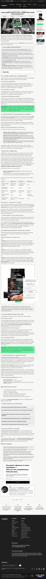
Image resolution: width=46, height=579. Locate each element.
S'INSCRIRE (18, 482)
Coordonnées (3, 577)
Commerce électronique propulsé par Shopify (14, 574)
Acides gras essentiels (15, 527)
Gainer (13, 524)
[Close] (37, 279)
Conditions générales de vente (9, 577)
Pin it (22, 499)
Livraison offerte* (28, 506)
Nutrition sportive (14, 533)
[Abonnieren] (20, 565)
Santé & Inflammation (24, 11)
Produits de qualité (17, 506)
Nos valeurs (23, 523)
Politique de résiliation (21, 577)
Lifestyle (13, 534)
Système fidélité (23, 534)
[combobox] (41, 1)
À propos (22, 520)
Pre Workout (14, 523)
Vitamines (13, 530)
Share (18, 499)
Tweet (14, 499)
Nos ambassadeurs (24, 526)
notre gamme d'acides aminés (13, 399)
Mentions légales (16, 577)
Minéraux (13, 531)
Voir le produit (18, 301)
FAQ (22, 538)
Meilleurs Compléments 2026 (26, 530)
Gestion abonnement (24, 533)
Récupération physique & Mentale (16, 11)
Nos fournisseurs (24, 524)
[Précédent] (14, 1)
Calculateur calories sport (25, 537)
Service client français (6, 506)
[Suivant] (31, 1)
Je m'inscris (30, 291)
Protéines (9, 11)
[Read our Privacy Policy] (36, 297)
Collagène (13, 526)
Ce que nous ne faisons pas (25, 527)
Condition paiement (24, 531)
